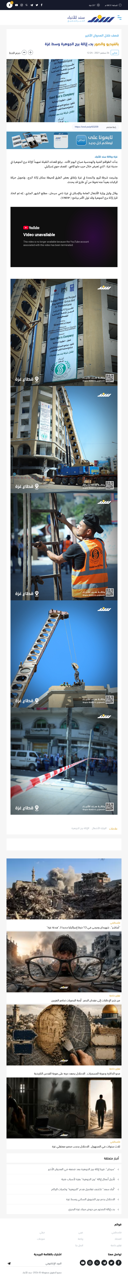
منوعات (41, 1238)
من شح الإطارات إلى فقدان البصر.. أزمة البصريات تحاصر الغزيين (85, 1000)
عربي (80, 1232)
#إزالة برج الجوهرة (80, 828)
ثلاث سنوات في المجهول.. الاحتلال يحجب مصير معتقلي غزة (86, 1146)
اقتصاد (118, 1238)
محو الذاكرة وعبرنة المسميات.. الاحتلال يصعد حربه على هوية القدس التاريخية (77, 1073)
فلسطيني (115, 922)
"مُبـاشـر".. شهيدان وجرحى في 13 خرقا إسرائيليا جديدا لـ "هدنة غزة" (83, 927)
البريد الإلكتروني (54, 1263)
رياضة (80, 1238)
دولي (42, 1232)
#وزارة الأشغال (99, 828)
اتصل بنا (79, 1245)
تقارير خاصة (114, 995)
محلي (114, 52)
